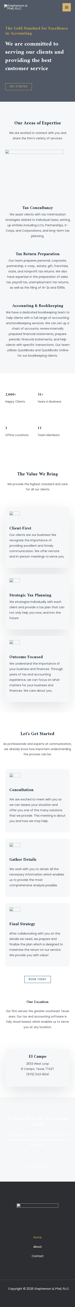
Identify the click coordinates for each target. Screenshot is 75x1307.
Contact (38, 1256)
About (37, 1247)
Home (37, 1237)
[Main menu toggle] (66, 7)
